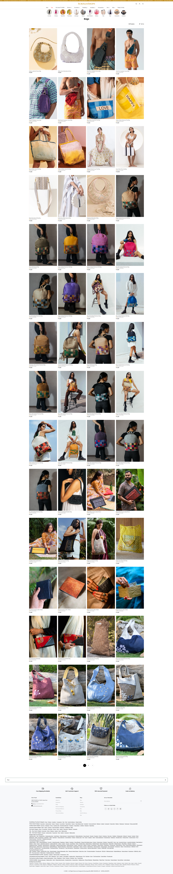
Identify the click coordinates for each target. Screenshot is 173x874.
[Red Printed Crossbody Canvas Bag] (72, 98)
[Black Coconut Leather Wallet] (101, 588)
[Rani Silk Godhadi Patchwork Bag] (130, 245)
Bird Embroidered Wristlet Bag (64, 658)
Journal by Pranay (122, 842)
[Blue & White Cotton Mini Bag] (43, 147)
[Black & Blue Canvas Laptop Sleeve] (101, 490)
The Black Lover (37, 848)
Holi (37, 836)
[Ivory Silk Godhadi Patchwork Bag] (43, 294)
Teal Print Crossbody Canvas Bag (122, 71)
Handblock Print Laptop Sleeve (35, 560)
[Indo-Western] (90, 12)
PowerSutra (106, 845)
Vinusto (99, 848)
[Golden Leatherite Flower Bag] (43, 49)
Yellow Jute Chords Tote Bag (121, 560)
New (47, 7)
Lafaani (59, 843)
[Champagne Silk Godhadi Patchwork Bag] (43, 343)
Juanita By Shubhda (131, 842)
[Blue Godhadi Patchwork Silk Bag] (130, 294)
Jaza (117, 842)
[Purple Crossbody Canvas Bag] (43, 98)
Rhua (124, 845)
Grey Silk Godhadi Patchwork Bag (35, 511)
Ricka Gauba (139, 845)
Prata (64, 858)
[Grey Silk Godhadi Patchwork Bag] (43, 490)
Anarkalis (86, 824)
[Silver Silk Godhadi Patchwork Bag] (130, 441)
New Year (110, 836)
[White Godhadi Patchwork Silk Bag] (43, 441)
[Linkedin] (111, 808)
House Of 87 (110, 842)
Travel (86, 837)
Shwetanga (117, 846)
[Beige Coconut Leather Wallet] (130, 588)
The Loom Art (61, 848)
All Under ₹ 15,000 (60, 7)
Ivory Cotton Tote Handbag (121, 169)
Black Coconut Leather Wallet (93, 609)
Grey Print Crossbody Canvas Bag (93, 71)
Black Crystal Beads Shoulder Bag (65, 511)
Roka (137, 836)
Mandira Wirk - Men (45, 851)
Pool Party (55, 837)
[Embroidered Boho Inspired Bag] (72, 196)
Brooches (87, 825)
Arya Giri (49, 842)
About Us (58, 800)
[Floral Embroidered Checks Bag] (72, 735)
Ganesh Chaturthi (71, 836)
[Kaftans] (96, 12)
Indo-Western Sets (79, 824)
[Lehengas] (76, 12)
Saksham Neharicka (62, 846)
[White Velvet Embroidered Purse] (72, 49)
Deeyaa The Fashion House (86, 842)
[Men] (103, 12)
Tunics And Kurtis (92, 824)
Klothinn (31, 843)
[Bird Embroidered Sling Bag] (43, 637)
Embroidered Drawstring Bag (93, 658)
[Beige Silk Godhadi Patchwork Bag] (130, 392)
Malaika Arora (81, 860)
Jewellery (92, 7)
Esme (55, 858)
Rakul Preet (101, 860)
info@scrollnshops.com (37, 806)
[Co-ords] (49, 12)
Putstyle (67, 858)
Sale (52, 7)
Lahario (63, 843)
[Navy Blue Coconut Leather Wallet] (43, 588)
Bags (43, 827)
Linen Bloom (72, 843)
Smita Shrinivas (127, 846)
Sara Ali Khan (120, 860)
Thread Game (76, 848)
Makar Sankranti (63, 836)
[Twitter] (108, 808)
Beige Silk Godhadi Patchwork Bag (123, 413)
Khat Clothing (139, 842)
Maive (77, 843)
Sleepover (113, 837)
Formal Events (107, 837)
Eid (83, 837)
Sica (76, 858)
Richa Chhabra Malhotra (131, 845)
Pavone (88, 845)
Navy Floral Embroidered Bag (122, 756)
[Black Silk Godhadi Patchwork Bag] (101, 392)
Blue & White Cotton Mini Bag (35, 169)
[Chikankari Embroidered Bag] (101, 196)
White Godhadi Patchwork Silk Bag (36, 462)
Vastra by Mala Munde (92, 848)
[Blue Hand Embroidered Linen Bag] (101, 686)
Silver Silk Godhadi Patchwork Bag (123, 462)
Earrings (42, 825)
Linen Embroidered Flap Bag (92, 756)
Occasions (76, 7)
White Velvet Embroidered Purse (64, 71)
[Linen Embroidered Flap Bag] (101, 735)
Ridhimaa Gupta (32, 846)
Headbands (67, 827)
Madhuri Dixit (49, 860)
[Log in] (139, 3)
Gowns (73, 824)
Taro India (31, 848)
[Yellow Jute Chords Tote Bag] (130, 539)
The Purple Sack (96, 856)
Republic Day (42, 836)
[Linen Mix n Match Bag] (130, 686)
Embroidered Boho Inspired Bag (64, 218)
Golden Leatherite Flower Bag (35, 71)
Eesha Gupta (99, 842)
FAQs (57, 804)
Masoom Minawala (41, 860)
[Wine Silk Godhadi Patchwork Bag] (101, 294)
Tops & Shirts (68, 824)
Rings (51, 825)
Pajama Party (125, 837)
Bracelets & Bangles (64, 825)
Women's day (79, 837)
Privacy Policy (58, 811)
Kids (113, 7)
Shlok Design (90, 846)
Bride (36, 837)
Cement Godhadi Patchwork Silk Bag (65, 364)
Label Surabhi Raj (53, 843)
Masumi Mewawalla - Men (62, 851)
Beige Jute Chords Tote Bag (92, 560)
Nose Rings (91, 825)
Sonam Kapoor (114, 860)
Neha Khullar (52, 845)
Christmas (105, 836)
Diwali (100, 836)
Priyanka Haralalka (91, 851)
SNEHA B (133, 846)
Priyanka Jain (112, 845)
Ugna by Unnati (83, 848)
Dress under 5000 (133, 824)
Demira (94, 842)
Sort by (142, 24)
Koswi (35, 843)
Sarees (53, 824)
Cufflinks (82, 825)
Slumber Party (119, 837)
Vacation (90, 837)
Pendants (71, 825)
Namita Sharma (46, 845)
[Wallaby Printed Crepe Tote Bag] (101, 147)
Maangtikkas (76, 825)
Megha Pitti (111, 843)
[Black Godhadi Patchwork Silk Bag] (130, 343)
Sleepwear (122, 824)
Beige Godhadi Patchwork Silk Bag (123, 218)
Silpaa (122, 846)
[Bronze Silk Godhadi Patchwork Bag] (43, 392)
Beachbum (62, 842)
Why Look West (110, 848)
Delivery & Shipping (60, 806)
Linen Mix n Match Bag (120, 707)
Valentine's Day (32, 836)
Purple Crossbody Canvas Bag (35, 120)
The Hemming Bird (45, 848)
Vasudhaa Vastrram (50, 852)
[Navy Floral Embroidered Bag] (130, 735)
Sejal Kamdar (76, 846)
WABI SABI (104, 848)
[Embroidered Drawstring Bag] (101, 637)
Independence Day (49, 836)
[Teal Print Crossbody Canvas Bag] (130, 49)
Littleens (51, 854)
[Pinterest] (117, 808)
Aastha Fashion (32, 842)
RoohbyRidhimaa (53, 846)
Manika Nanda (89, 843)
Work (94, 837)
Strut (91, 856)
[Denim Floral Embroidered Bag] (43, 735)
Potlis (46, 827)
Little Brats (46, 854)
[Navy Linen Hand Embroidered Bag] (130, 637)
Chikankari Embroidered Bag (92, 218)
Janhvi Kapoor (127, 860)
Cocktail (133, 836)
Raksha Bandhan (79, 836)
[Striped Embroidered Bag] (72, 686)
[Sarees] (83, 12)
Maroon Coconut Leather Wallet (64, 609)
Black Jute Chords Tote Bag (63, 560)
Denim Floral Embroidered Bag (35, 756)
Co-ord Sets (62, 824)
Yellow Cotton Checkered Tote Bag (123, 120)
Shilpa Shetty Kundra (60, 860)
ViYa (68, 854)
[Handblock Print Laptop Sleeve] (43, 539)
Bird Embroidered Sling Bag (34, 658)
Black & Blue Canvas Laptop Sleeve (94, 511)
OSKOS (84, 845)
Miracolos (129, 843)
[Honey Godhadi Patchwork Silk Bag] (72, 245)
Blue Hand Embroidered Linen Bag (94, 707)
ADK (37, 842)
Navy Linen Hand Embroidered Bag (123, 658)
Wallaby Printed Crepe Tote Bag (93, 169)
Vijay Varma (107, 860)
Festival (73, 837)
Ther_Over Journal (69, 848)
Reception (46, 837)
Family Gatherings (99, 837)
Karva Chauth (86, 836)
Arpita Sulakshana (43, 842)
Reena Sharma (119, 845)
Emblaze (105, 842)
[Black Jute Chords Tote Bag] (72, 539)
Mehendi (125, 836)
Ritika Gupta (39, 846)
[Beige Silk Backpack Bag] (101, 343)
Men (108, 7)
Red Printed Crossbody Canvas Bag (65, 120)
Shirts (40, 829)
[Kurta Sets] (69, 12)
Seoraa (81, 846)
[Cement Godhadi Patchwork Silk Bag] (72, 343)
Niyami (75, 845)
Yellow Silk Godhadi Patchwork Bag (65, 462)
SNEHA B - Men (137, 851)
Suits (58, 829)
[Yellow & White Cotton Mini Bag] (72, 147)
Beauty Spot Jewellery (48, 858)
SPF (137, 846)
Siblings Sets (64, 831)
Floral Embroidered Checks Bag (64, 756)
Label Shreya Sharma (45, 843)
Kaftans (117, 824)
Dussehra (96, 836)
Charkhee (71, 842)
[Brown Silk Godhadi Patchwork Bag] (72, 392)
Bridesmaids (119, 836)
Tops (59, 832)
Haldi (50, 837)
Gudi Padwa (56, 836)
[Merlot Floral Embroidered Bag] (43, 686)
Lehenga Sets (48, 824)
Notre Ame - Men (82, 851)
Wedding (84, 7)
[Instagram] (114, 808)
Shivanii (84, 846)
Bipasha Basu (96, 860)
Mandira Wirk (82, 843)
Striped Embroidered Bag (63, 707)
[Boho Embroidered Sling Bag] (43, 196)
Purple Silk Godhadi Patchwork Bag (94, 462)
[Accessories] (117, 12)
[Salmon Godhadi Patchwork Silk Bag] (101, 245)
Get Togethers (68, 837)
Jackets (102, 824)
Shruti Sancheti (111, 846)
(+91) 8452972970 (40, 804)
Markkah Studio (96, 843)
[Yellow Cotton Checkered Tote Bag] (130, 98)
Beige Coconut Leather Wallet (122, 609)
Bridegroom (31, 837)
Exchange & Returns (60, 808)
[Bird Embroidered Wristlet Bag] (72, 637)
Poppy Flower (100, 845)
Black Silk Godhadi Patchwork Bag (94, 413)
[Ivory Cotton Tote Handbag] (130, 147)
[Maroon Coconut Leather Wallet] (72, 588)
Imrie (115, 842)
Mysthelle (40, 845)
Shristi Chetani (104, 846)
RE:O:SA (103, 851)
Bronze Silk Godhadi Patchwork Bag (36, 413)
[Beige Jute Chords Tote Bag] (101, 539)
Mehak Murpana (117, 843)
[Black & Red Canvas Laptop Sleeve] (130, 490)
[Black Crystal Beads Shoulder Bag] (72, 490)
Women (69, 7)
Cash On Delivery (83, 813)
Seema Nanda (69, 846)
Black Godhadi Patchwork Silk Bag (123, 364)
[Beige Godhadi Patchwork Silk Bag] (130, 196)
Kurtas (54, 829)
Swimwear (127, 824)
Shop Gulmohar (97, 846)
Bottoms (98, 824)
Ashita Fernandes (55, 842)
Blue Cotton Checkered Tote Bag (93, 120)
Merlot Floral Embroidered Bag (35, 707)
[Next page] (92, 765)
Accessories (100, 7)
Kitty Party (39, 839)
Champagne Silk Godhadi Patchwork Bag (37, 364)
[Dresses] (56, 12)
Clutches (49, 827)
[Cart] (142, 3)
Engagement (41, 837)
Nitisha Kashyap (70, 845)
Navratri (91, 836)
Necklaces (47, 825)
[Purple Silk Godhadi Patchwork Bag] (101, 441)
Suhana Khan (75, 860)
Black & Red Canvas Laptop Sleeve (123, 511)
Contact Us (58, 802)
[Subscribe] (141, 801)
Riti (84, 856)
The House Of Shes (54, 848)
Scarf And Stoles (55, 827)
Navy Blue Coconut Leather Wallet (36, 609)
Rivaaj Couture (46, 846)
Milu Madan (124, 843)
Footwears (62, 827)
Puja (137, 837)
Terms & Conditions (60, 813)
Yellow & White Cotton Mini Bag (64, 169)
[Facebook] (105, 808)
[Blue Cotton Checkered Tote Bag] (101, 98)
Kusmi (38, 843)
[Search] (136, 3)
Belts (72, 827)
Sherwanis (66, 829)
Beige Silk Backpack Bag (92, 364)
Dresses (57, 824)
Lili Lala (67, 843)
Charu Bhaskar (77, 842)
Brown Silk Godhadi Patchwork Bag (65, 413)
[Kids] (110, 12)
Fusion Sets (112, 824)
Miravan (134, 843)
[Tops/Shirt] (63, 12)
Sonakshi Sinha (68, 860)
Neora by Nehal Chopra (61, 845)
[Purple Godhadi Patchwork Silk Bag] (72, 294)
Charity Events (132, 837)
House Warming (61, 837)
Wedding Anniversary (46, 839)
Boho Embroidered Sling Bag (35, 218)
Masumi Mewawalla (104, 843)
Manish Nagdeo (53, 851)
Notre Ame (80, 845)
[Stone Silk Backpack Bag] (43, 245)
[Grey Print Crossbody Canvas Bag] (101, 49)
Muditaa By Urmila (33, 845)
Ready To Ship (121, 7)
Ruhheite (87, 856)
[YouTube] (120, 808)
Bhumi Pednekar (88, 860)
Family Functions (32, 839)
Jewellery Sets (56, 825)
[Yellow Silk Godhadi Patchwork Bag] (72, 441)
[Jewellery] (123, 12)
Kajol (54, 860)
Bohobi (67, 842)
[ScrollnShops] (86, 3)
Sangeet (129, 836)
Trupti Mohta (103, 856)
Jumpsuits (107, 824)
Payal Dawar (94, 845)
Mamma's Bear (57, 854)
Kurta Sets (42, 824)
